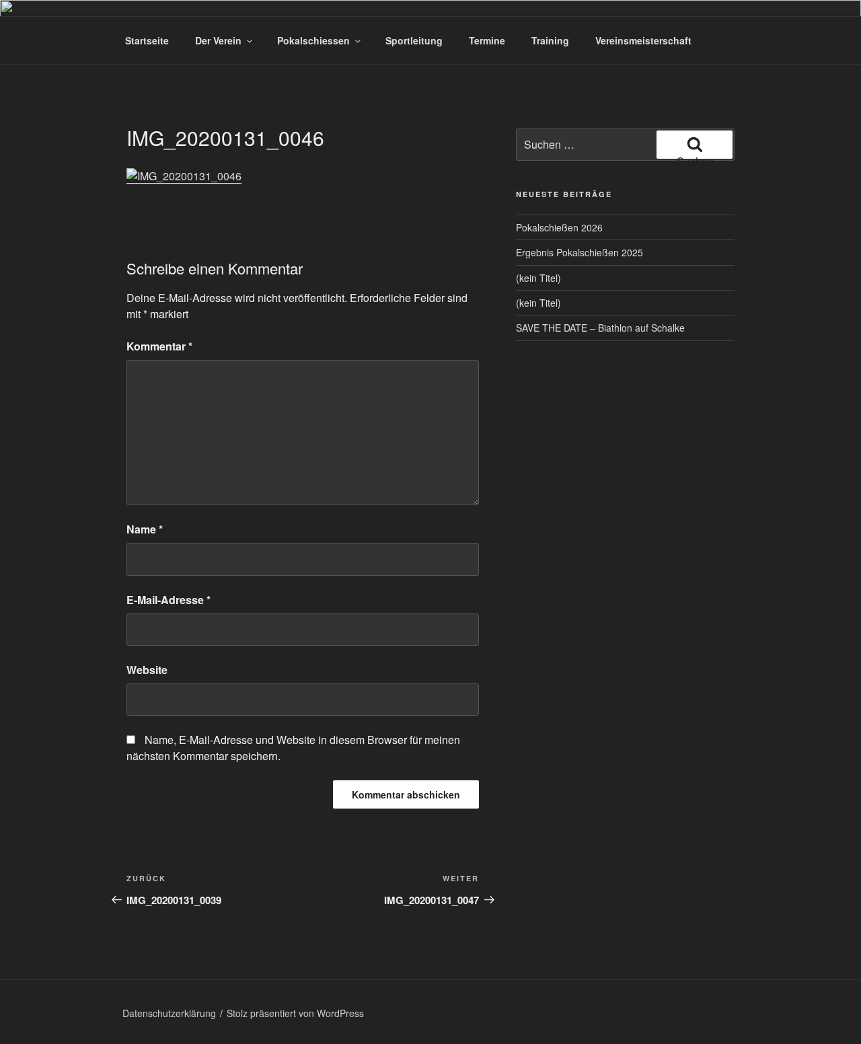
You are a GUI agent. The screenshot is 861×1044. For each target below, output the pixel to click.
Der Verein (218, 40)
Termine (487, 40)
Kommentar (159, 346)
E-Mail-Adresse (168, 599)
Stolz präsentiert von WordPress (295, 1013)
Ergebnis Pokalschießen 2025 (579, 252)
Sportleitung (414, 40)
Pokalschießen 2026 (559, 227)
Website (146, 669)
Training (550, 40)
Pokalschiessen (313, 40)
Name (144, 529)
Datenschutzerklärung (169, 1013)
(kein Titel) (538, 278)
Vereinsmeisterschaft (643, 40)
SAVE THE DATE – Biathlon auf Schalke (600, 327)
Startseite (147, 40)
